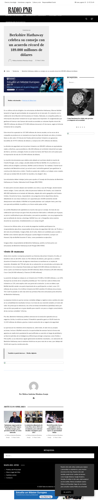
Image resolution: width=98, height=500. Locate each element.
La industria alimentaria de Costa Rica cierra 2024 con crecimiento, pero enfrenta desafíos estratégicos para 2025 (13, 428)
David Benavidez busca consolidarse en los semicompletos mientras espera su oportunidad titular (33, 428)
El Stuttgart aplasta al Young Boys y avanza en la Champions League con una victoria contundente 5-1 (54, 428)
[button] (76, 127)
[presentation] (6, 425)
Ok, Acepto (67, 492)
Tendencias (26, 30)
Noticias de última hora (29, 100)
